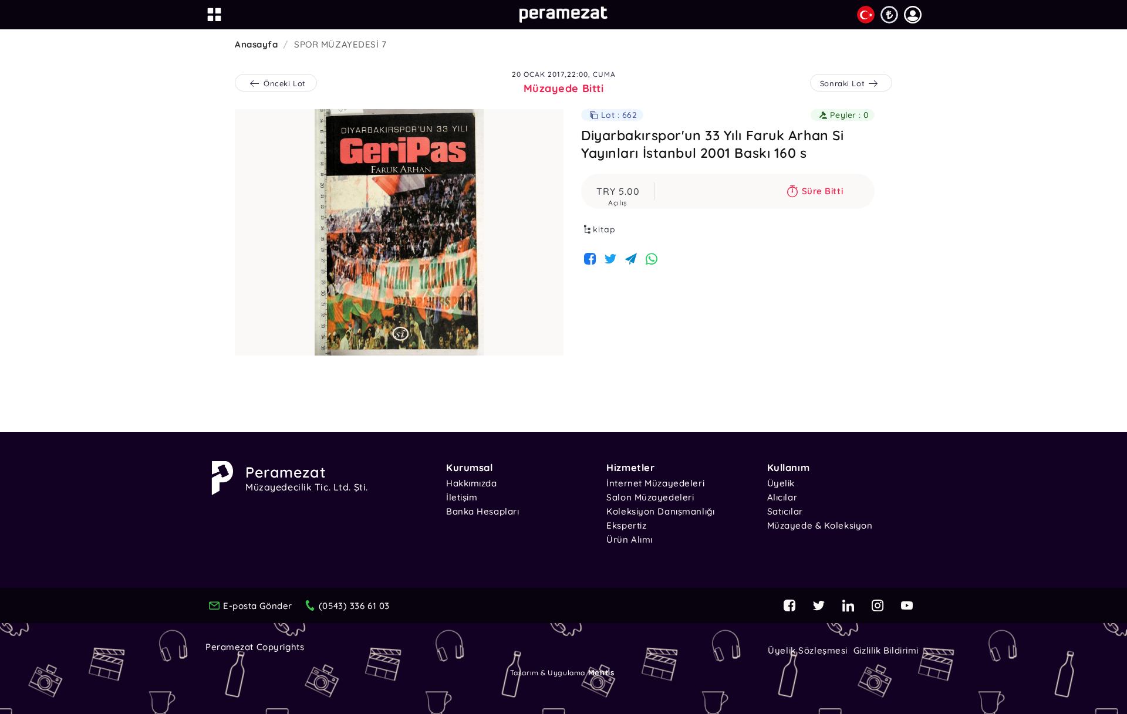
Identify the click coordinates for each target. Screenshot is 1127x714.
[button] (913, 14)
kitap (604, 229)
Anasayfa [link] (256, 44)
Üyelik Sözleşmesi (808, 650)
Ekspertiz (626, 525)
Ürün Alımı (629, 539)
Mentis (601, 672)
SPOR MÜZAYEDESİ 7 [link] (340, 44)
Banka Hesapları (482, 511)
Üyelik (781, 483)
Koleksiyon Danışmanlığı (660, 511)
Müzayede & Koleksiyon (820, 525)
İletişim (461, 497)
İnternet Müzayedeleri (655, 483)
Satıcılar (785, 511)
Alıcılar (782, 497)
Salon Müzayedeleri (650, 497)
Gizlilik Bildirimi (886, 650)
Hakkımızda (471, 483)
